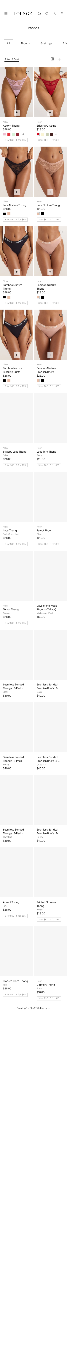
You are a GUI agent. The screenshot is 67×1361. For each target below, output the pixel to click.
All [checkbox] (8, 43)
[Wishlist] (47, 14)
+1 (56, 134)
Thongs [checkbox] (25, 43)
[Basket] (62, 14)
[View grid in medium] (52, 59)
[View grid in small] (60, 59)
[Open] (6, 14)
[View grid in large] (45, 59)
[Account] (54, 14)
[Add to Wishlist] (27, 73)
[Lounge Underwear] (22, 13)
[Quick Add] (17, 113)
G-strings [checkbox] (46, 43)
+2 (23, 134)
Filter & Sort (11, 59)
